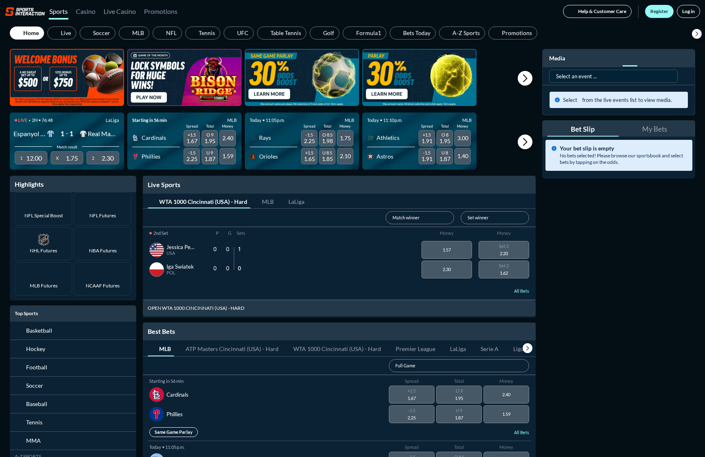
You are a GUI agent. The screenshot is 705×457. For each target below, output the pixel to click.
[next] (527, 348)
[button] (697, 34)
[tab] (199, 201)
